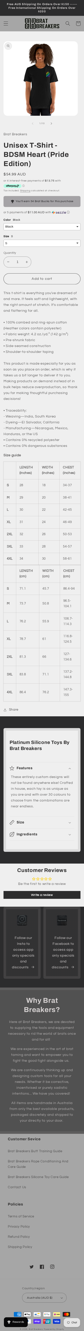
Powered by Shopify (54, 1329)
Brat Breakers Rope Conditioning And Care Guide (38, 1164)
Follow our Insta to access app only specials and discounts (23, 952)
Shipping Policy (20, 1247)
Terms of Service (21, 1216)
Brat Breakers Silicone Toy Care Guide (38, 1177)
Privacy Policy (19, 1226)
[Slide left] (32, 123)
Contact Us (17, 1187)
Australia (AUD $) (39, 1297)
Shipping (25, 190)
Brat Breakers (36, 1329)
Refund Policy (19, 1237)
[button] (6, 23)
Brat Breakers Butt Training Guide (35, 1151)
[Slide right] (51, 123)
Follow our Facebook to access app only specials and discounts (63, 952)
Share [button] (13, 709)
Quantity (10, 252)
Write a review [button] (42, 894)
